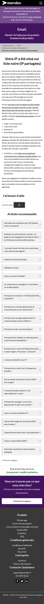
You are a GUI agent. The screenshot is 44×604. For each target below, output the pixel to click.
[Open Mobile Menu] (41, 3)
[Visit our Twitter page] (22, 581)
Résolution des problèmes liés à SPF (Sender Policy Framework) (21, 224)
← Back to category (9, 460)
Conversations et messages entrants (22, 527)
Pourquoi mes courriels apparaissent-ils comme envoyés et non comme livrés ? (19, 308)
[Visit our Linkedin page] (26, 581)
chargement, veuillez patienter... (22, 472)
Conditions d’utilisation (22, 545)
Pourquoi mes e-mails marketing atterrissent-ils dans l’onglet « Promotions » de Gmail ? (21, 350)
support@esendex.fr (22, 572)
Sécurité (22, 548)
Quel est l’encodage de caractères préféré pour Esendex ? (20, 422)
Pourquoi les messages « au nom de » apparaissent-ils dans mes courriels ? (18, 403)
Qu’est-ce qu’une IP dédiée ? (15, 276)
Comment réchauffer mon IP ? (15, 360)
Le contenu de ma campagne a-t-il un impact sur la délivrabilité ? (21, 285)
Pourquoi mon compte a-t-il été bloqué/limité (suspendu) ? (21, 297)
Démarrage (22, 520)
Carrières (22, 560)
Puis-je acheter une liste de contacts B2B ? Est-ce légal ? (20, 380)
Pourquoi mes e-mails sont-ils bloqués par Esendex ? (20, 369)
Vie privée (22, 551)
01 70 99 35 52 (22, 576)
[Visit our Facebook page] (17, 581)
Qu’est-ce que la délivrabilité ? (15, 441)
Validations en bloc (11, 268)
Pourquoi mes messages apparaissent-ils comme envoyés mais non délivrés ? (19, 319)
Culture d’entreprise (22, 564)
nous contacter (35, 17)
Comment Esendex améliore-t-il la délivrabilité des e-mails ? (17, 392)
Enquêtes (22, 533)
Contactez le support (22, 501)
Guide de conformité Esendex (15, 259)
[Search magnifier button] (19, 205)
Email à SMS (22, 530)
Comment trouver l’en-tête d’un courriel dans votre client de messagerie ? (21, 249)
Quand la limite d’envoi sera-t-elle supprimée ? (21, 432)
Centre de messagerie (22, 523)
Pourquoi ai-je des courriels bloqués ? (18, 329)
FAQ (22, 536)
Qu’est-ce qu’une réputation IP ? (16, 413)
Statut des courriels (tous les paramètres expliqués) (19, 450)
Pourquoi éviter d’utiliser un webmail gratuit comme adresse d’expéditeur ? (21, 338)
